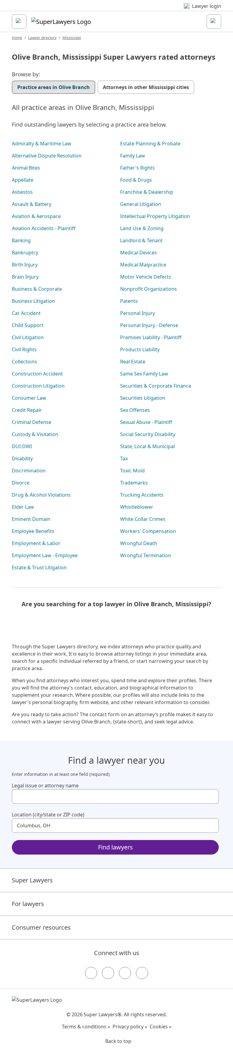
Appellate (22, 180)
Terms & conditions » (86, 1026)
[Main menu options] (19, 21)
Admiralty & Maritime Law (41, 144)
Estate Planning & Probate (150, 144)
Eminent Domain (31, 519)
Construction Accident (37, 374)
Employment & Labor (36, 543)
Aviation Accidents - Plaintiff (43, 228)
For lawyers (28, 904)
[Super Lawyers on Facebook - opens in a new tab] (91, 973)
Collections (24, 362)
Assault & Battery (31, 204)
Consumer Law (29, 398)
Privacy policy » (130, 1026)
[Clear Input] (211, 796)
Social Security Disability (147, 434)
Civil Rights (24, 349)
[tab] (53, 87)
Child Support (27, 325)
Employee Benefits (33, 531)
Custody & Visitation (35, 434)
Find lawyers (115, 847)
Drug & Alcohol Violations (41, 495)
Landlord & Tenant (141, 240)
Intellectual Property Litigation (155, 216)
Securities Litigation (142, 398)
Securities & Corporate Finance (155, 386)
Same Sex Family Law (144, 374)
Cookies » (160, 1026)
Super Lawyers (32, 880)
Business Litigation (33, 301)
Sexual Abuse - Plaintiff (146, 422)
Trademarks (134, 483)
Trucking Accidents (142, 495)
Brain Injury (25, 277)
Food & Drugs (136, 180)
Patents (129, 301)
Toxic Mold (132, 471)
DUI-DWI (22, 446)
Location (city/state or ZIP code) (48, 814)
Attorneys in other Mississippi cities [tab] (146, 87)
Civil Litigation (28, 337)
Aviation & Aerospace (36, 216)
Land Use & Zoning (142, 228)
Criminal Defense (31, 422)
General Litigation (140, 204)
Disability (22, 458)
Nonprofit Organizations (148, 289)
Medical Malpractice (143, 265)
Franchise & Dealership (146, 192)
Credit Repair (27, 410)
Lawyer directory (42, 37)
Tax (124, 458)
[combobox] (115, 796)
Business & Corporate (37, 289)
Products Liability (140, 349)
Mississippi (71, 37)
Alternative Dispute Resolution (47, 156)
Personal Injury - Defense (149, 325)
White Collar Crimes (142, 519)
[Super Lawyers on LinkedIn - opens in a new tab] (142, 973)
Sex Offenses (135, 410)
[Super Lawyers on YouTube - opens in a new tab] (125, 973)
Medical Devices (138, 253)
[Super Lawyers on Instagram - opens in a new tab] (108, 973)
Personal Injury (137, 313)
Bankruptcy (25, 253)
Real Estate (132, 362)
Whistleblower (136, 507)
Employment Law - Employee (45, 555)
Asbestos (22, 192)
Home (17, 37)
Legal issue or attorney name (45, 785)
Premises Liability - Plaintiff (150, 337)
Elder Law (23, 507)
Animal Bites (26, 168)
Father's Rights (137, 168)
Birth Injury (25, 265)
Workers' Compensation (148, 531)
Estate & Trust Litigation (39, 567)
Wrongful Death (138, 543)
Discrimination (29, 471)
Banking (21, 240)
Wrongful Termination (145, 555)
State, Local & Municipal (147, 446)
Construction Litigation (38, 386)
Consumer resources (41, 927)
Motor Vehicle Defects (145, 277)
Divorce (20, 483)
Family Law (132, 156)
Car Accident (26, 313)
